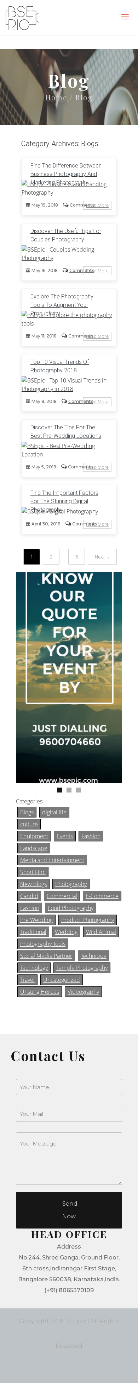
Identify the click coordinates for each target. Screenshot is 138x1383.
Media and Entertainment (52, 860)
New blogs (33, 884)
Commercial (62, 896)
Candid (29, 896)
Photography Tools (42, 944)
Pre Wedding (36, 920)
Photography (71, 884)
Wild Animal (101, 932)
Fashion (90, 836)
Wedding (66, 932)
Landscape (33, 848)
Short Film (33, 872)
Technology (34, 968)
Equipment (34, 836)
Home (58, 97)
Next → (102, 557)
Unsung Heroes (39, 992)
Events (65, 836)
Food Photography (70, 908)
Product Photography (87, 920)
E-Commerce (102, 896)
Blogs (27, 812)
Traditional (33, 932)
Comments (82, 205)
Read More (97, 205)
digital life (54, 812)
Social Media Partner (46, 956)
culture (29, 824)
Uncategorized (61, 980)
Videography (83, 992)
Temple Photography (82, 968)
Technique (94, 956)
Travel (27, 980)
